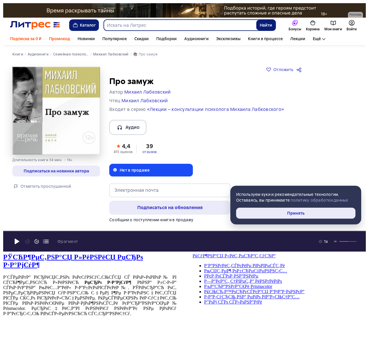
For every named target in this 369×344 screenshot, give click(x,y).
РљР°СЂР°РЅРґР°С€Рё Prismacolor (238, 286)
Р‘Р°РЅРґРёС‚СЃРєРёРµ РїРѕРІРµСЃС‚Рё (244, 265)
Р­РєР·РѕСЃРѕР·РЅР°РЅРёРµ (231, 276)
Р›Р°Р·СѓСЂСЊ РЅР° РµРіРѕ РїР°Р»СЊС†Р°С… (252, 296)
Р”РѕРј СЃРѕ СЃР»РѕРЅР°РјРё (233, 302)
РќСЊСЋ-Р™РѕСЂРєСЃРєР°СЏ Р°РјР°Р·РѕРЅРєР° (254, 291)
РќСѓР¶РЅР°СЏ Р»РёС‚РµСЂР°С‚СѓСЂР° (234, 255)
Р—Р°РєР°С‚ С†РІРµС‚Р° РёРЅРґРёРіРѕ (243, 281)
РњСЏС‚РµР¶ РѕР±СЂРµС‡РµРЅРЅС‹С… (245, 270)
